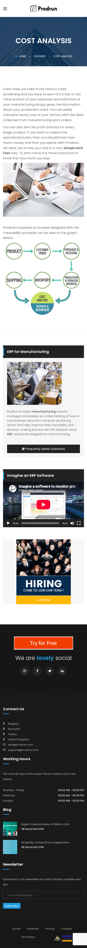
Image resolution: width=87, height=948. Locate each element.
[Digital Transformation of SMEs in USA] (10, 829)
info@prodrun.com (20, 745)
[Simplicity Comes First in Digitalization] (10, 847)
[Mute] (72, 523)
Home (22, 56)
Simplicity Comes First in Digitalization (45, 842)
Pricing (50, 929)
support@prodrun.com (23, 750)
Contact (66, 929)
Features (33, 929)
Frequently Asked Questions (45, 449)
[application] (43, 504)
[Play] (8, 523)
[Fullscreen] (79, 523)
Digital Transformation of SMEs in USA (45, 824)
